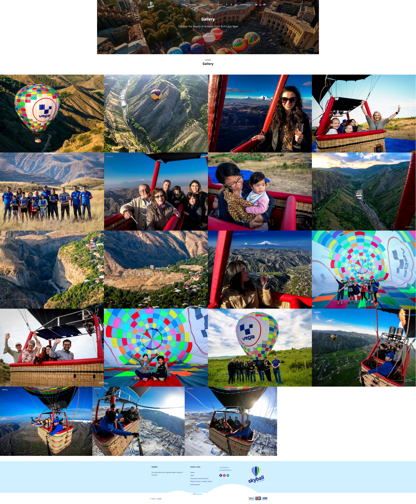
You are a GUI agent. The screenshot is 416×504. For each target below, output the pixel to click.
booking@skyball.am (225, 470)
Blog (211, 5)
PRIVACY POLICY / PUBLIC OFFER (201, 481)
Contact (220, 5)
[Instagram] (224, 475)
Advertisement (195, 484)
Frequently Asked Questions (199, 478)
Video (192, 475)
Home (184, 5)
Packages (192, 5)
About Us (202, 5)
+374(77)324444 (246, 5)
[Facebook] (221, 475)
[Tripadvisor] (228, 475)
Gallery (210, 36)
